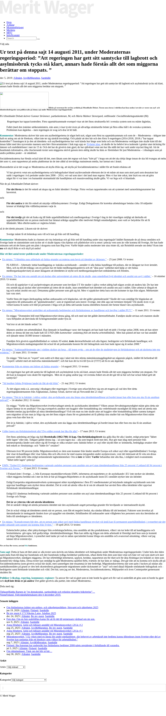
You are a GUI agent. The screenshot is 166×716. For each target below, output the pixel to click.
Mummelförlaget (15, 27)
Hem (9, 22)
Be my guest (37, 616)
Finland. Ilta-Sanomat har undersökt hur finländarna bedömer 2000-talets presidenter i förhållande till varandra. (62, 645)
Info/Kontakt (13, 35)
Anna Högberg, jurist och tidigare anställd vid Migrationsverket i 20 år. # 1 (44, 630)
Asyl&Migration (31, 78)
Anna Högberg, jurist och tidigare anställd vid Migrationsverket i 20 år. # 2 (44, 625)
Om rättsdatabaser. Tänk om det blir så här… (29, 651)
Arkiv (3, 667)
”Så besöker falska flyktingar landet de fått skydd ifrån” (30, 383)
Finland (34, 610)
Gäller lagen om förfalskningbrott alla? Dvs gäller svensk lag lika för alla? (39, 431)
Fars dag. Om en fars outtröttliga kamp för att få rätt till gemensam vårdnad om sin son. (50, 619)
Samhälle (46, 78)
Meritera (10, 30)
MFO (9, 32)
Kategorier (5, 679)
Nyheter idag (93, 144)
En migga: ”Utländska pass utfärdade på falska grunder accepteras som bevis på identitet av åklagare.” (54, 259)
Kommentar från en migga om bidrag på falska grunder (30, 366)
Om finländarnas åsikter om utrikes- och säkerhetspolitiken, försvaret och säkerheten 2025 (52, 607)
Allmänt (18, 78)
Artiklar (10, 25)
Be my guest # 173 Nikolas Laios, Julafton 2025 (31, 613)
